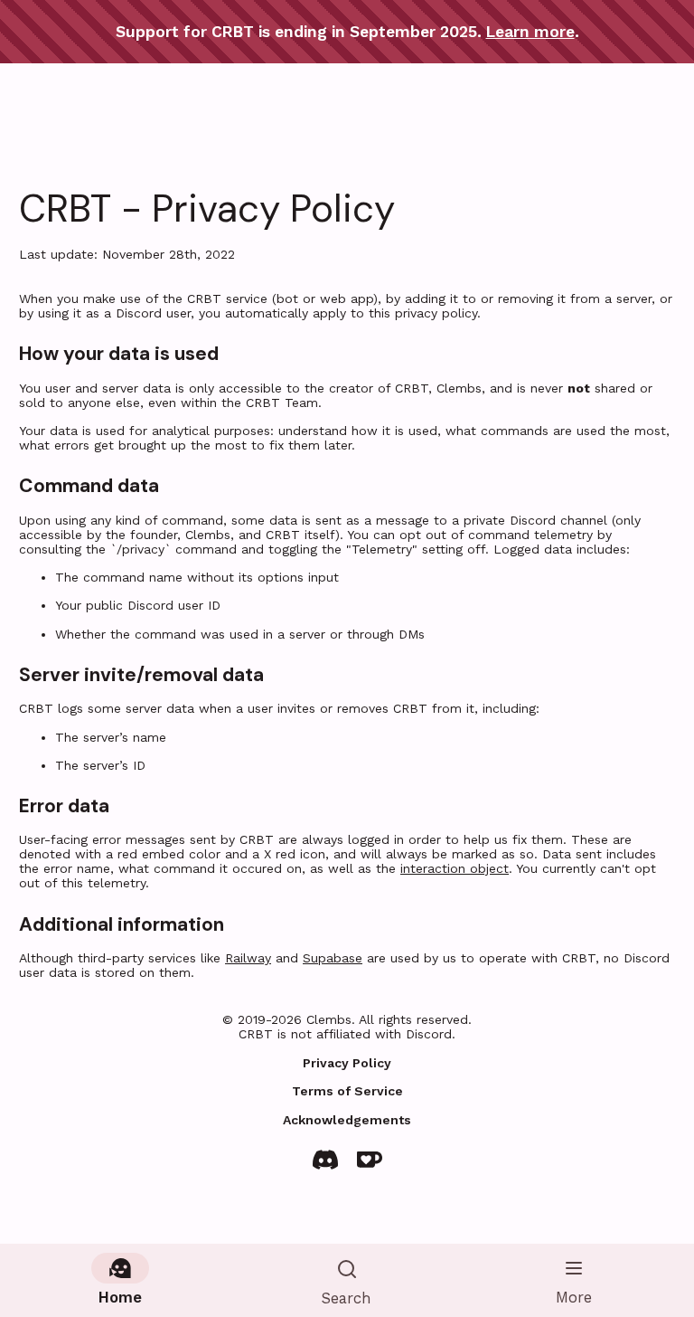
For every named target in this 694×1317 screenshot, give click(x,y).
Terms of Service (347, 1091)
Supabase (332, 958)
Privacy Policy (347, 1063)
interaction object (454, 868)
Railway (248, 958)
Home (120, 1297)
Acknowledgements (347, 1120)
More (574, 1297)
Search (346, 1298)
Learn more (530, 32)
